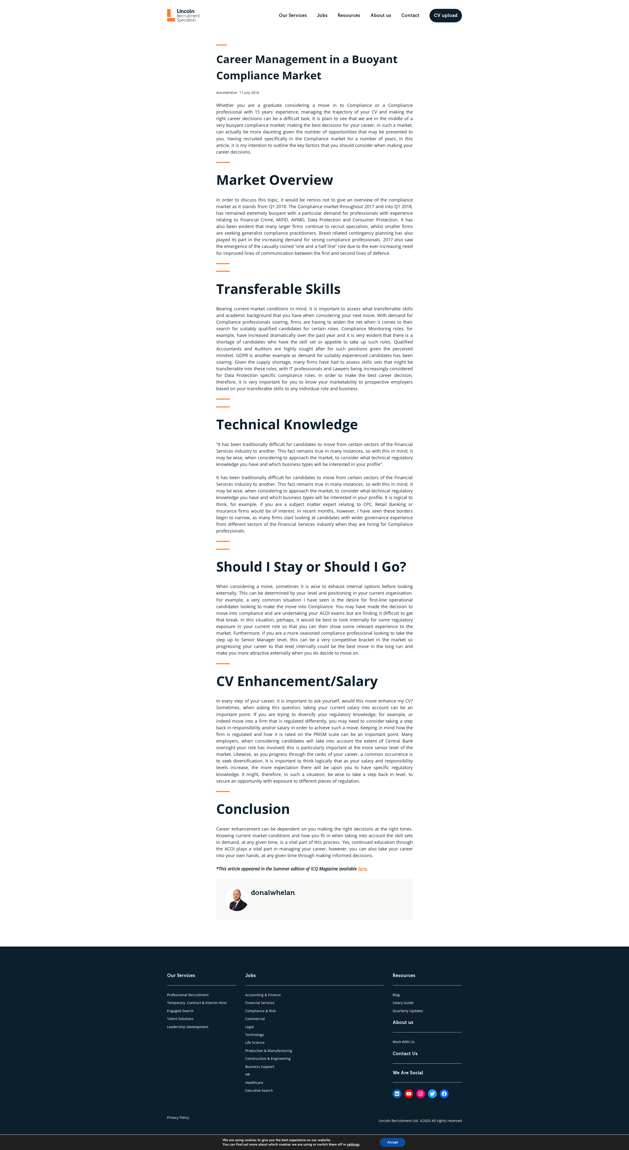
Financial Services (259, 1002)
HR (247, 1074)
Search (188, 1010)
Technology (254, 1034)
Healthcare (254, 1082)
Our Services (293, 15)
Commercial (255, 1018)
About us (381, 15)
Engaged (174, 1010)
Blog (396, 994)
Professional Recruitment (188, 994)
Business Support (259, 1066)
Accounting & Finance (263, 994)
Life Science (255, 1042)
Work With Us (404, 1041)
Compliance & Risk (260, 1010)
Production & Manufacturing (268, 1050)
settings (353, 1144)
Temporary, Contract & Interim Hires (197, 1002)
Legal (249, 1026)
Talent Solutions (180, 1018)
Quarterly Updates (408, 1010)
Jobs (322, 15)
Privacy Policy (178, 1117)
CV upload (445, 15)
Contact (410, 15)
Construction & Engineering (268, 1058)
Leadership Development (187, 1026)
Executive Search (259, 1090)
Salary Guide (403, 1002)
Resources (349, 15)
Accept (392, 1142)
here (362, 869)
